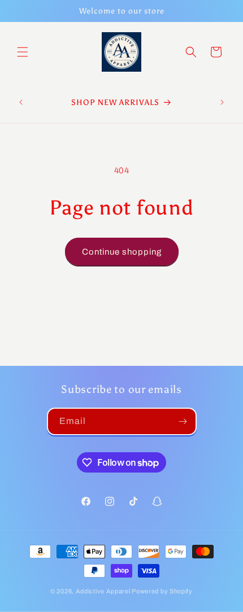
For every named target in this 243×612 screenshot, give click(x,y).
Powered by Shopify (162, 591)
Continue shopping (122, 251)
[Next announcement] (222, 102)
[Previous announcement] (20, 102)
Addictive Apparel (103, 591)
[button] (22, 52)
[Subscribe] (183, 421)
